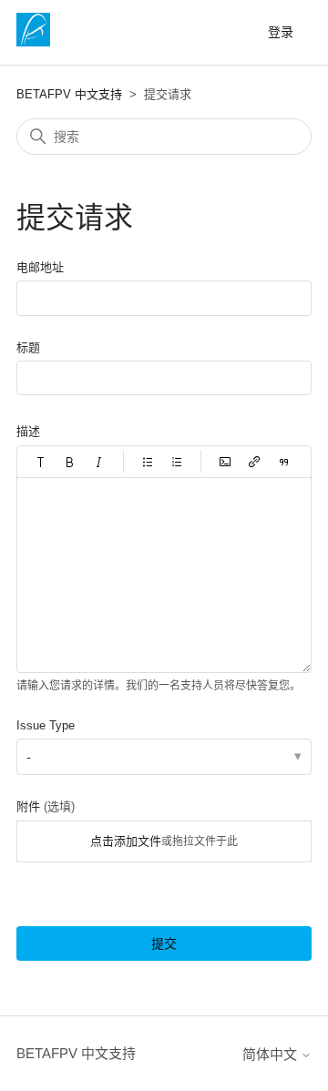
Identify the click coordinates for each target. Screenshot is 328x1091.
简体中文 (271, 1054)
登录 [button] (280, 32)
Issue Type (45, 725)
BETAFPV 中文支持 (69, 94)
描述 (28, 431)
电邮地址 (40, 267)
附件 (45, 806)
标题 (28, 347)
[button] (41, 462)
